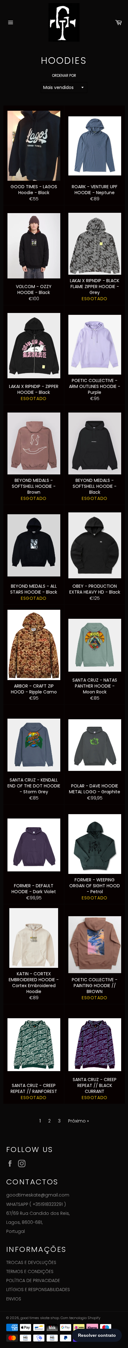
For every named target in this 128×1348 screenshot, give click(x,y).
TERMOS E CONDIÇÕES (29, 1271)
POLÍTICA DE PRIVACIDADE (33, 1280)
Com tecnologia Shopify (80, 1317)
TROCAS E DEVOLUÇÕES (31, 1262)
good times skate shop (40, 1317)
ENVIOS (13, 1299)
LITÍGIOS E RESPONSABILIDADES (38, 1289)
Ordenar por (64, 75)
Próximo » (78, 1121)
